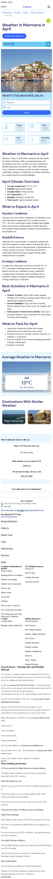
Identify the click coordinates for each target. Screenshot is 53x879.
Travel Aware (6, 726)
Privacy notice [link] (6, 571)
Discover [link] (28, 656)
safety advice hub (14, 750)
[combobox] (26, 495)
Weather (17, 13)
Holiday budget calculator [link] (35, 634)
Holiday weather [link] (31, 647)
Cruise (3, 542)
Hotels (3, 562)
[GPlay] (4, 516)
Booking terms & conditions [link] (12, 575)
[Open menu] (4, 7)
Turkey (25, 13)
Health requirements (9, 741)
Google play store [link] (32, 577)
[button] (50, 6)
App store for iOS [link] (32, 582)
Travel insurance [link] (31, 621)
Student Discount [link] (31, 664)
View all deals (14, 36)
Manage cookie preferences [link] (11, 625)
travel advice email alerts (25, 707)
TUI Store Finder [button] (26, 452)
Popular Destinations (9, 521)
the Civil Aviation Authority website (19, 871)
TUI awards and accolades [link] (11, 610)
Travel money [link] (30, 625)
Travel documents (8, 731)
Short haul (5, 555)
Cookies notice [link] (7, 621)
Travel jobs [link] (5, 597)
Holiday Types (6, 535)
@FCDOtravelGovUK (10, 694)
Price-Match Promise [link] (33, 630)
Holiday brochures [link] (32, 643)
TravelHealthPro (11, 745)
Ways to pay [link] (6, 588)
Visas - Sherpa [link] (30, 660)
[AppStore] (12, 516)
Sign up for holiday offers (26, 503)
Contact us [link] (26, 465)
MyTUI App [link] (30, 573)
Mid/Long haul (7, 548)
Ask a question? (26, 501)
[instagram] (30, 510)
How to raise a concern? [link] (10, 605)
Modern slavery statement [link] (11, 584)
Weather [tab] (9, 44)
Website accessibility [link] (9, 580)
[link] (27, 7)
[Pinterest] (39, 510)
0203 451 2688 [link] (26, 476)
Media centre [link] (6, 592)
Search (26, 113)
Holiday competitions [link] (33, 651)
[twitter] (14, 510)
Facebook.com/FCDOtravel (40, 694)
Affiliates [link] (4, 601)
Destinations (7, 13)
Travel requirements (8, 736)
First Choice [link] (30, 638)
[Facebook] (6, 510)
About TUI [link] (29, 569)
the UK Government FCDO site (16, 699)
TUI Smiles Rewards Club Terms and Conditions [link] (11, 615)
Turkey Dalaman (37, 13)
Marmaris (8, 15)
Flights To (5, 528)
